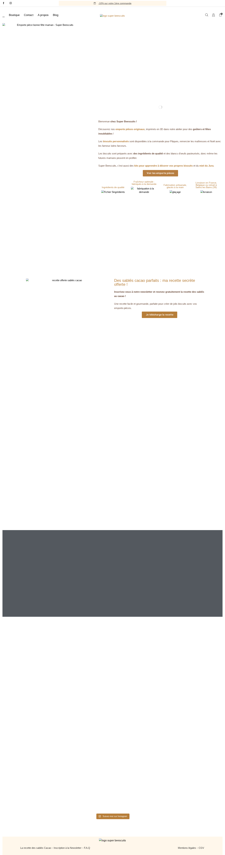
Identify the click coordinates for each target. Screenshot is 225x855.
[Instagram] (11, 3)
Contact (28, 15)
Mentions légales (187, 847)
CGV (202, 847)
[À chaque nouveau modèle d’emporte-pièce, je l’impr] (182, 761)
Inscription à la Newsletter (67, 847)
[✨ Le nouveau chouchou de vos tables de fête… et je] (135, 759)
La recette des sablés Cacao (35, 847)
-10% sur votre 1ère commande (114, 3)
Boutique (14, 15)
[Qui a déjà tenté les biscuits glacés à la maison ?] (42, 722)
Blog (55, 15)
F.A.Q (87, 847)
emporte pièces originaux (130, 129)
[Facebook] (3, 3)
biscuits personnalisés (116, 141)
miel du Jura (206, 165)
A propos (43, 15)
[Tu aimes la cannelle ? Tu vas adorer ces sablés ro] (89, 752)
